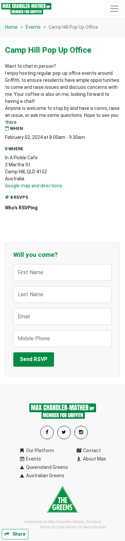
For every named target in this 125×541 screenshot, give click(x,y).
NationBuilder (94, 527)
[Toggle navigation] (114, 8)
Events (33, 27)
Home (11, 27)
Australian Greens (44, 475)
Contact (91, 450)
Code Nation (66, 527)
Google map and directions (33, 185)
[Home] (26, 8)
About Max (94, 459)
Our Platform (39, 450)
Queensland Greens (46, 467)
